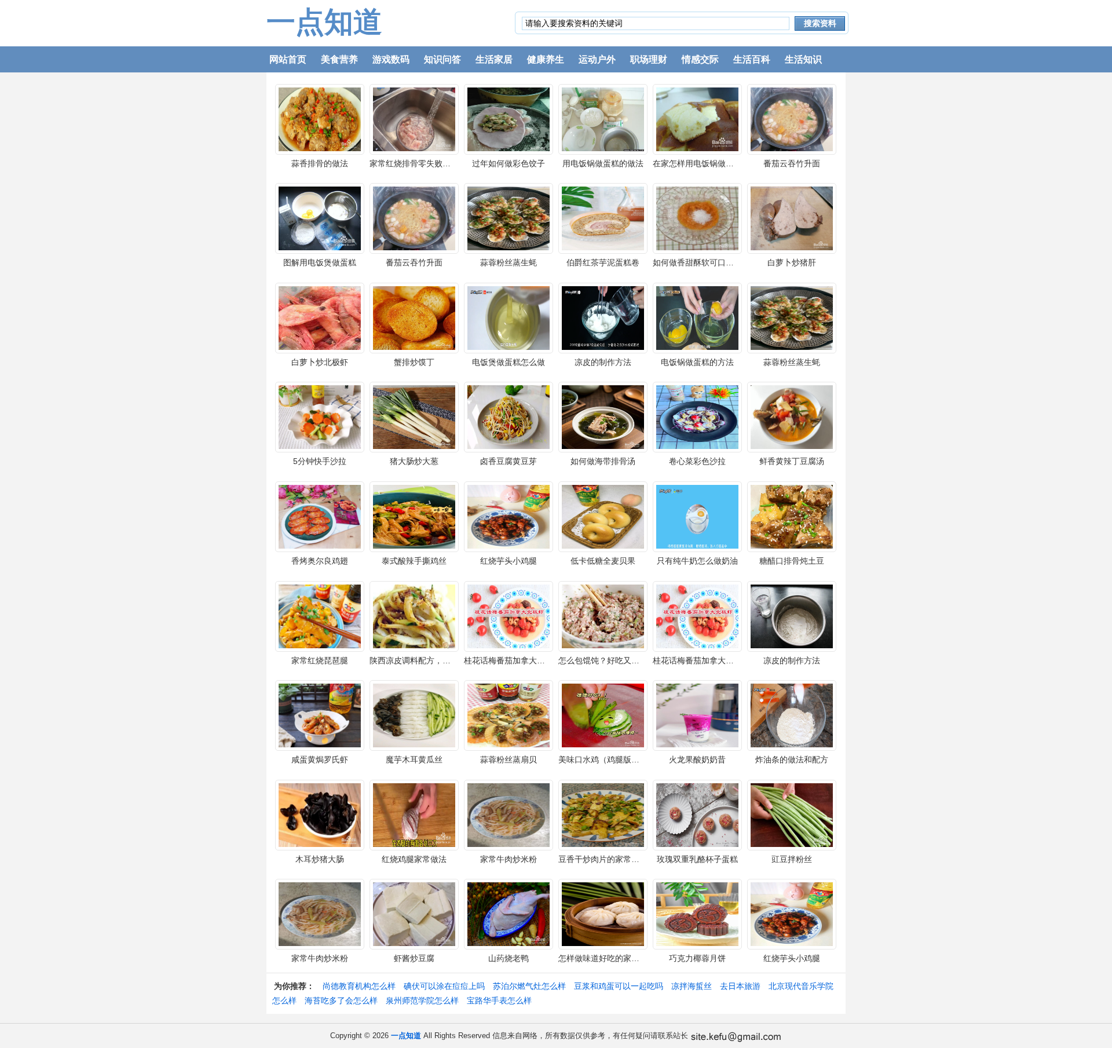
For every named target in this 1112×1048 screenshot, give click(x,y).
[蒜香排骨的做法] (319, 118)
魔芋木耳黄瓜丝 (414, 759)
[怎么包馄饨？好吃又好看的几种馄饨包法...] (603, 615)
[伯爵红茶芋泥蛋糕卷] (603, 217)
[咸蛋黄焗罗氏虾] (319, 715)
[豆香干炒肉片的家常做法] (603, 814)
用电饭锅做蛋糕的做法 (602, 163)
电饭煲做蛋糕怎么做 (508, 362)
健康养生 (545, 59)
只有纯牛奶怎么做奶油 (697, 560)
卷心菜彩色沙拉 (697, 461)
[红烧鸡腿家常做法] (414, 814)
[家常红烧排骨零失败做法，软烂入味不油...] (414, 118)
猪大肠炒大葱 (414, 461)
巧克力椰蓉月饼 (697, 958)
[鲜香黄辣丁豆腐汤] (791, 416)
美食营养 (339, 59)
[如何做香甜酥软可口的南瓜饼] (697, 217)
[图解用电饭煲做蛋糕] (319, 217)
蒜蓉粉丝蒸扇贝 (508, 759)
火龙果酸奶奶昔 (697, 759)
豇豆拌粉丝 (791, 859)
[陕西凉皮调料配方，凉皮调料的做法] (414, 615)
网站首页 (287, 59)
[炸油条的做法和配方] (791, 715)
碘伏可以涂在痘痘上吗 (444, 986)
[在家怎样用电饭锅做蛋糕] (697, 118)
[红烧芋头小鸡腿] (508, 516)
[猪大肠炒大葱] (414, 416)
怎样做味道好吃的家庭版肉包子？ (619, 958)
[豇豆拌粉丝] (791, 814)
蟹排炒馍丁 (414, 362)
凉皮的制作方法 (603, 362)
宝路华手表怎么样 (499, 1000)
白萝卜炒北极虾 (319, 362)
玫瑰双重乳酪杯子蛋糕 (697, 859)
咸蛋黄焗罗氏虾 (319, 759)
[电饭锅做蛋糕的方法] (697, 317)
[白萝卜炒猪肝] (791, 217)
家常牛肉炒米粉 (508, 859)
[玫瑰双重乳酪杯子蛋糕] (697, 814)
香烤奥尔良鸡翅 (319, 560)
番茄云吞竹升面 (791, 163)
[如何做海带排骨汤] (603, 416)
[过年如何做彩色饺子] (508, 118)
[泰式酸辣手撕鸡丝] (414, 516)
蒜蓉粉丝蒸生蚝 (508, 262)
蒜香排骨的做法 (319, 163)
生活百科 (751, 59)
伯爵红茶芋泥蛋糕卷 (602, 262)
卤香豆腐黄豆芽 (508, 461)
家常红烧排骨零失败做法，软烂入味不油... (446, 163)
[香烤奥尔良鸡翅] (319, 516)
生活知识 (803, 59)
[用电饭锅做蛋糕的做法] (603, 118)
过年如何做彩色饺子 (508, 163)
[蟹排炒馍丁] (414, 317)
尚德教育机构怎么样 (359, 986)
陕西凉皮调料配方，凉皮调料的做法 (434, 660)
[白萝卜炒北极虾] (319, 317)
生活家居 (494, 59)
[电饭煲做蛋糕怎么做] (508, 317)
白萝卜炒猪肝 (791, 262)
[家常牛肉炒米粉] (508, 814)
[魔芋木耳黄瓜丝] (414, 715)
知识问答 (442, 59)
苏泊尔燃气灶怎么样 (529, 986)
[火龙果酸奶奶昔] (697, 715)
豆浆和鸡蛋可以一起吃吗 (618, 986)
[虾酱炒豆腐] (414, 913)
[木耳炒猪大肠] (319, 814)
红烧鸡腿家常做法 (414, 859)
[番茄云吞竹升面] (791, 118)
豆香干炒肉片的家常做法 (603, 859)
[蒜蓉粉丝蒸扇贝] (508, 715)
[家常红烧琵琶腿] (319, 615)
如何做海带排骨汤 (602, 461)
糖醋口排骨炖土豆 (791, 560)
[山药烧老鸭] (508, 913)
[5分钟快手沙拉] (319, 416)
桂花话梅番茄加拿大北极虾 (512, 660)
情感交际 (700, 59)
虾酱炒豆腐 (414, 958)
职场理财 (648, 59)
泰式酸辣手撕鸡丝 (414, 560)
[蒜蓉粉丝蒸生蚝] (508, 217)
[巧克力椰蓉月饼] (697, 913)
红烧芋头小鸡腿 (508, 560)
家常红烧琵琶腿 (319, 660)
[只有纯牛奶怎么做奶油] (697, 516)
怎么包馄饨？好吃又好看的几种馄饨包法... (634, 660)
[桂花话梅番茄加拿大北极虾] (508, 615)
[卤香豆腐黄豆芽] (508, 416)
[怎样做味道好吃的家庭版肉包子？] (603, 913)
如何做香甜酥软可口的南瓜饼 (705, 262)
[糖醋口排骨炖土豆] (791, 516)
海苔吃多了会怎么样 (341, 1000)
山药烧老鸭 (508, 958)
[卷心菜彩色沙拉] (697, 416)
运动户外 (597, 59)
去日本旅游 (740, 986)
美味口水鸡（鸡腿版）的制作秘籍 (619, 759)
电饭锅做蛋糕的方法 (697, 362)
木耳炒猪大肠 (319, 859)
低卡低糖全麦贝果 (602, 560)
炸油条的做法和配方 (791, 759)
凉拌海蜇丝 (691, 986)
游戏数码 (390, 59)
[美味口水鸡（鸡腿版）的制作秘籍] (603, 715)
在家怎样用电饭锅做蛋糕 (697, 163)
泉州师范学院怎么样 (422, 1000)
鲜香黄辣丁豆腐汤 (791, 461)
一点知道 (324, 22)
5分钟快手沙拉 (319, 461)
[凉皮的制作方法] (603, 317)
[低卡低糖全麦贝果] (603, 516)
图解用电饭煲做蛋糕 (319, 262)
